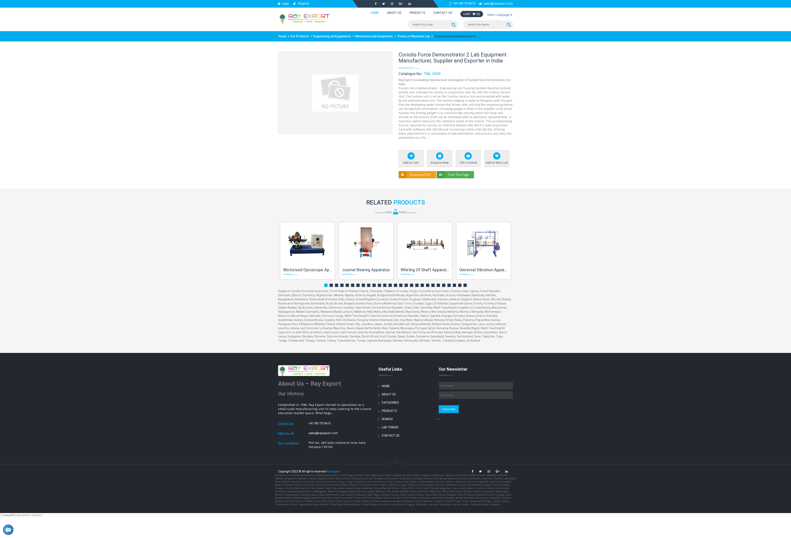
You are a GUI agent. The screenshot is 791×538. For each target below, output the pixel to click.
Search (387, 419)
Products (417, 13)
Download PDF (420, 175)
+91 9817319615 (464, 3)
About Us (394, 13)
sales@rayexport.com (498, 3)
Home (375, 13)
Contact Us (442, 13)
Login (285, 3)
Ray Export (333, 471)
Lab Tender (390, 427)
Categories (390, 402)
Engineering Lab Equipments (332, 36)
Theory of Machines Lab (413, 36)
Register (303, 3)
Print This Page (458, 175)
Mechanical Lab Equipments (374, 36)
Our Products (299, 36)
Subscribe (449, 409)
